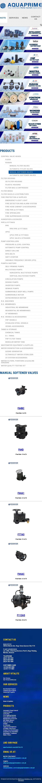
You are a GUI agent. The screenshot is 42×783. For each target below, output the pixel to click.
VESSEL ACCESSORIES (14, 326)
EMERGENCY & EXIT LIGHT (16, 200)
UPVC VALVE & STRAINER (20, 238)
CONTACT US (35, 18)
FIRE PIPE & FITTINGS (14, 210)
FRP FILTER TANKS (13, 339)
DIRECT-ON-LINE (12, 251)
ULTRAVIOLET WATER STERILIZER (19, 354)
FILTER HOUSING (8, 178)
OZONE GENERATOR (13, 351)
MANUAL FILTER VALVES (20, 166)
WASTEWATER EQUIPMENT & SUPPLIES (17, 345)
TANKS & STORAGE (9, 329)
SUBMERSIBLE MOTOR (14, 295)
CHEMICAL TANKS (12, 332)
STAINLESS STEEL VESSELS (16, 323)
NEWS (25, 18)
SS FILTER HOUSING (13, 181)
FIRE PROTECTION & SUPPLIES (14, 197)
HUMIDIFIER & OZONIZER (11, 219)
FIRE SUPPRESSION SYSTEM (17, 216)
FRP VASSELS (11, 320)
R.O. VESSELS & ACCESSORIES (13, 317)
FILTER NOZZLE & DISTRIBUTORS (15, 194)
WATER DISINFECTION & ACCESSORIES (17, 348)
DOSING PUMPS (11, 282)
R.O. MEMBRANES (8, 304)
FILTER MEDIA (7, 191)
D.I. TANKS (9, 336)
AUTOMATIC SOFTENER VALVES (23, 175)
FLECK (8, 159)
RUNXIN (8, 163)
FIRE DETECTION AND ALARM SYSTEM (21, 203)
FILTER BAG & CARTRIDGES (16, 188)
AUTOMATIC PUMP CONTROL (17, 247)
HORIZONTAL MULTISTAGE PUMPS (24, 273)
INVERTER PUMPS (12, 285)
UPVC (7, 232)
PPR (7, 225)
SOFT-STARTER (11, 257)
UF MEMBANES (11, 314)
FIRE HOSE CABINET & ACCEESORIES (20, 207)
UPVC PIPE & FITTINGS (19, 235)
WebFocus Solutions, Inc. (25, 779)
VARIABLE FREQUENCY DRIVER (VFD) (20, 260)
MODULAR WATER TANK (15, 342)
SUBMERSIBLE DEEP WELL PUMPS (19, 291)
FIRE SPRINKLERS (12, 213)
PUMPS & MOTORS (8, 263)
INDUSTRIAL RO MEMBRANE (16, 307)
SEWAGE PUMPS (12, 288)
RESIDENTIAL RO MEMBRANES (17, 310)
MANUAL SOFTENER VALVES (21, 172)
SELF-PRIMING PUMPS (14, 266)
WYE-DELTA (10, 254)
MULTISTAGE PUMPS (13, 269)
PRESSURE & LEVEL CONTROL (17, 244)
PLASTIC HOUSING (13, 185)
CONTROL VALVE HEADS (11, 156)
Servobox (21, 780)
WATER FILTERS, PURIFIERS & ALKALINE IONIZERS (17, 361)
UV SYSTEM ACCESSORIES (16, 358)
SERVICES (14, 18)
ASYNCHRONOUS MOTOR (15, 298)
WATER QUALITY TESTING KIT (13, 366)
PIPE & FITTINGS (8, 222)
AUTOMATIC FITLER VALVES (21, 169)
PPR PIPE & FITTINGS (18, 229)
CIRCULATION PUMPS (14, 279)
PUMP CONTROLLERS (10, 241)
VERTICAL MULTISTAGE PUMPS (22, 276)
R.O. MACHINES (7, 301)
